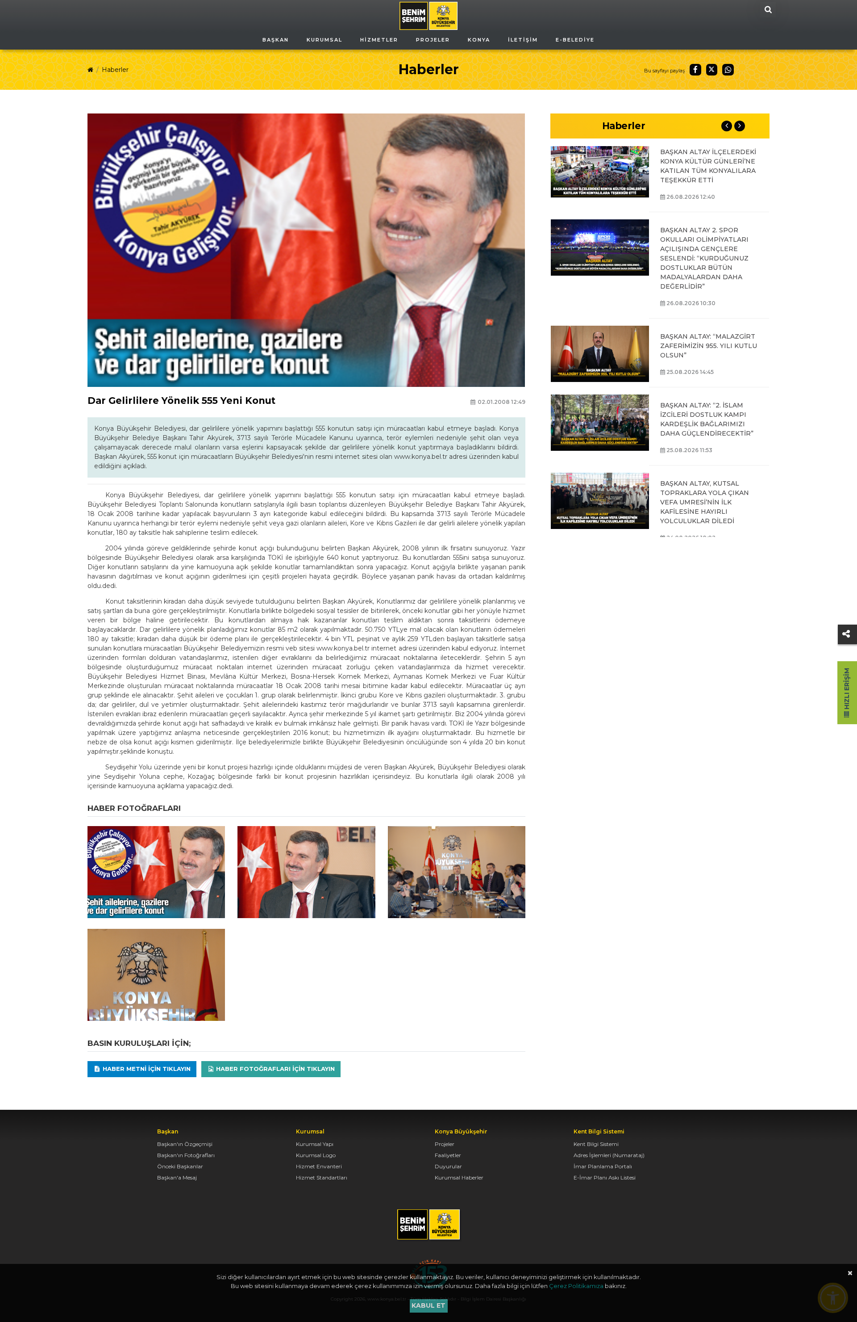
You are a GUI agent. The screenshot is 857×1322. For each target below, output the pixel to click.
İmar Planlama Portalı (603, 1166)
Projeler (444, 1144)
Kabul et (428, 1305)
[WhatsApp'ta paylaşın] (728, 70)
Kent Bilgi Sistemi (596, 1144)
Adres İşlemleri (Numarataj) (609, 1155)
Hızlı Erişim (847, 689)
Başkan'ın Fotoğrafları (186, 1155)
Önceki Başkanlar (180, 1166)
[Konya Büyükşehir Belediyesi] (428, 15)
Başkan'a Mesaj (177, 1177)
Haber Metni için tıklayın (146, 1068)
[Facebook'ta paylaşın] (695, 70)
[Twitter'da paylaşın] (712, 70)
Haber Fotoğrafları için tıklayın (274, 1068)
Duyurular (448, 1166)
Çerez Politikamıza (576, 1285)
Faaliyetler (448, 1155)
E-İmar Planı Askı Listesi (605, 1177)
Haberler (115, 70)
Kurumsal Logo (316, 1155)
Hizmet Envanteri (319, 1166)
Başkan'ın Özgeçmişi (184, 1144)
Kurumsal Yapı (314, 1144)
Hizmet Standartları (321, 1177)
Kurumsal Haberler (459, 1177)
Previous (726, 126)
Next (739, 126)
